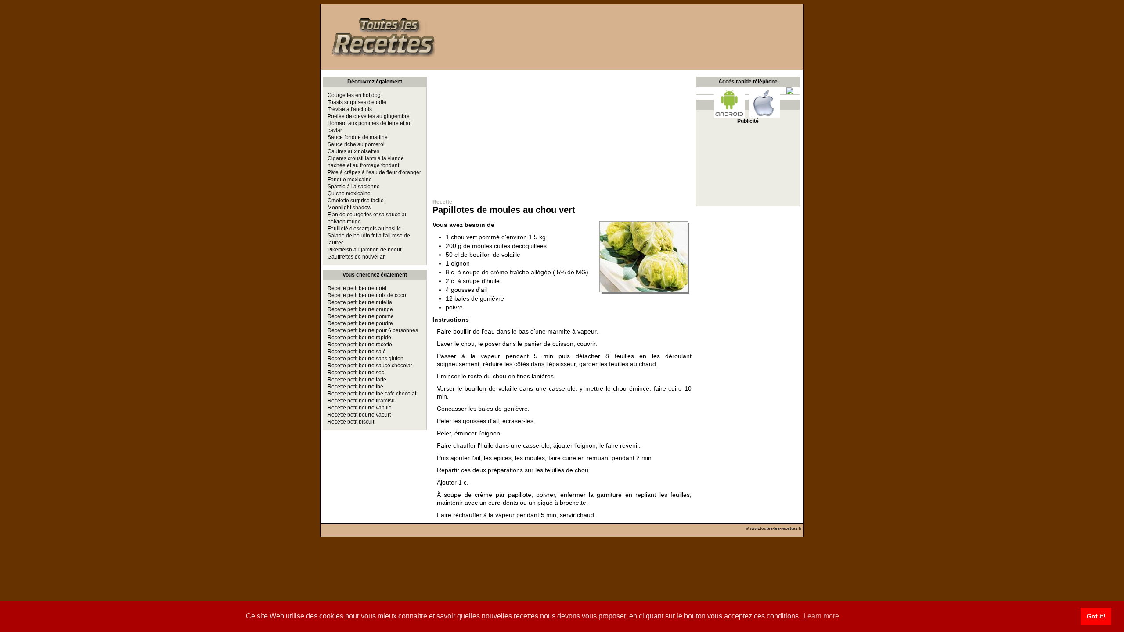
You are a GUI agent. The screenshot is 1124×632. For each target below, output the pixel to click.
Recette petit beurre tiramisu (361, 401)
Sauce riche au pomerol (356, 144)
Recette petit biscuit (351, 422)
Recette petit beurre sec (356, 373)
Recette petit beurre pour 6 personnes (373, 330)
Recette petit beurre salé (357, 351)
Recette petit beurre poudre (360, 323)
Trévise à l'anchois (350, 109)
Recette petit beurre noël (357, 288)
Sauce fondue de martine (358, 137)
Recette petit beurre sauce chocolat (370, 366)
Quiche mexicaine (349, 193)
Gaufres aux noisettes (353, 151)
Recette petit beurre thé (355, 387)
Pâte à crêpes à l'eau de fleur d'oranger (374, 172)
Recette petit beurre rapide (359, 337)
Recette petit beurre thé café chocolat (372, 394)
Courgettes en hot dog (354, 95)
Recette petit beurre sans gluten (365, 359)
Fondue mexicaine (350, 179)
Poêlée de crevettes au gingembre (369, 116)
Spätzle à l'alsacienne (354, 186)
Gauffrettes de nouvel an (357, 257)
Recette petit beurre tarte (357, 380)
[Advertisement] (562, 131)
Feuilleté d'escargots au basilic (364, 229)
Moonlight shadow (349, 208)
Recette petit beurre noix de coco (367, 295)
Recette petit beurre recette (360, 344)
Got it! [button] (1096, 616)
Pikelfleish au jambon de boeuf (364, 250)
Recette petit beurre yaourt (359, 415)
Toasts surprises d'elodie (357, 102)
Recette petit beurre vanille (360, 408)
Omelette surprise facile (356, 201)
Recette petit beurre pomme (361, 316)
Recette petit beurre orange (360, 309)
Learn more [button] (821, 616)
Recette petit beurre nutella (360, 302)
